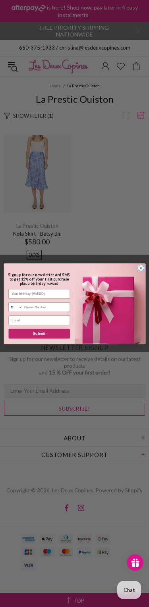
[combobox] (15, 306)
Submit (39, 334)
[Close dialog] (140, 268)
